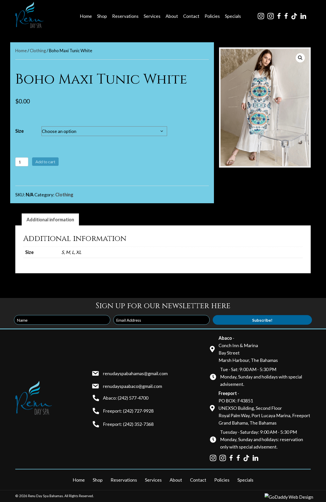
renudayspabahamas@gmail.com (135, 373)
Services (153, 480)
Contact (198, 480)
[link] (85, 16)
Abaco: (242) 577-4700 (125, 398)
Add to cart (45, 161)
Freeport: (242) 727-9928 (128, 411)
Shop (98, 480)
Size (19, 131)
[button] (300, 57)
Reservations (124, 480)
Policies (221, 480)
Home (21, 50)
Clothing (38, 50)
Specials (245, 480)
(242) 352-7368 (138, 424)
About (176, 480)
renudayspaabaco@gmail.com (132, 386)
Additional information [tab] (50, 219)
